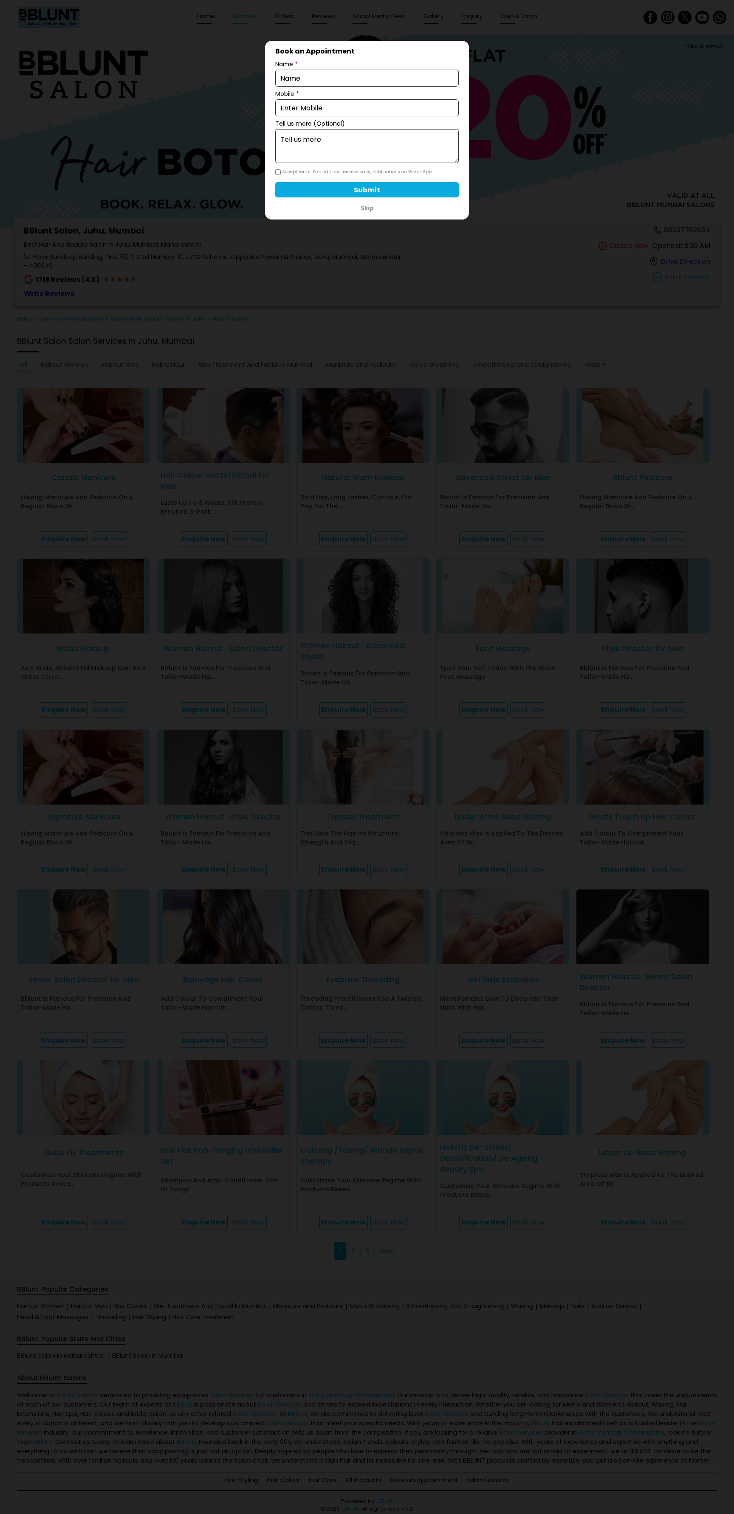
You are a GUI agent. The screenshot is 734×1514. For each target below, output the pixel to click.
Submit (367, 190)
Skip (367, 208)
